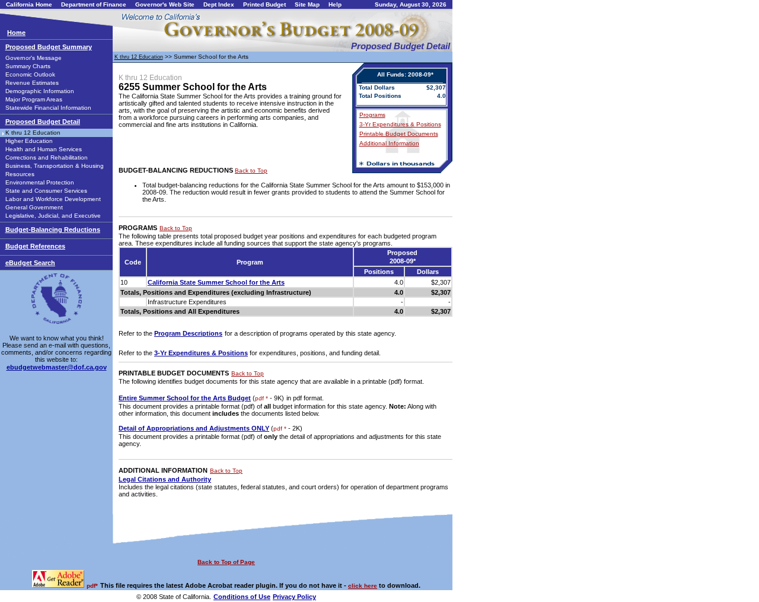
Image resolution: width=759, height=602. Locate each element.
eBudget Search (30, 262)
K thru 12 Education (32, 132)
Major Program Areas (33, 99)
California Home (29, 4)
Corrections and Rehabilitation (46, 157)
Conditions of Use (241, 596)
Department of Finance (93, 4)
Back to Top (251, 170)
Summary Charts (27, 66)
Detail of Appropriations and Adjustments (194, 428)
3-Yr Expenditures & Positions (400, 124)
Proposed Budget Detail (42, 121)
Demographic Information (39, 91)
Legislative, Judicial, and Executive (53, 215)
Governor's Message (33, 58)
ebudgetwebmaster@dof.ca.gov (57, 367)
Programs (372, 115)
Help (335, 4)
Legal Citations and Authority (165, 479)
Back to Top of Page (226, 562)
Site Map (307, 4)
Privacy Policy (294, 596)
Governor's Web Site (164, 4)
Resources (19, 174)
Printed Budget (264, 4)
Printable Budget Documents (398, 133)
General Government (34, 207)
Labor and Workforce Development (53, 199)
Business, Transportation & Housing (54, 166)
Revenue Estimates (32, 82)
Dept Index (218, 4)
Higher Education (29, 141)
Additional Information (389, 143)
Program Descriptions (188, 333)
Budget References (35, 246)
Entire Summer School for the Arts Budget (185, 398)
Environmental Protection (39, 182)
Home (16, 32)
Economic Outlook (30, 74)
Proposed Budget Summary (48, 46)
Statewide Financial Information (48, 107)
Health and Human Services (43, 149)
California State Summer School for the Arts (216, 282)
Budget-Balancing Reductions (52, 229)
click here (362, 585)
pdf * (261, 398)
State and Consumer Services (46, 190)
